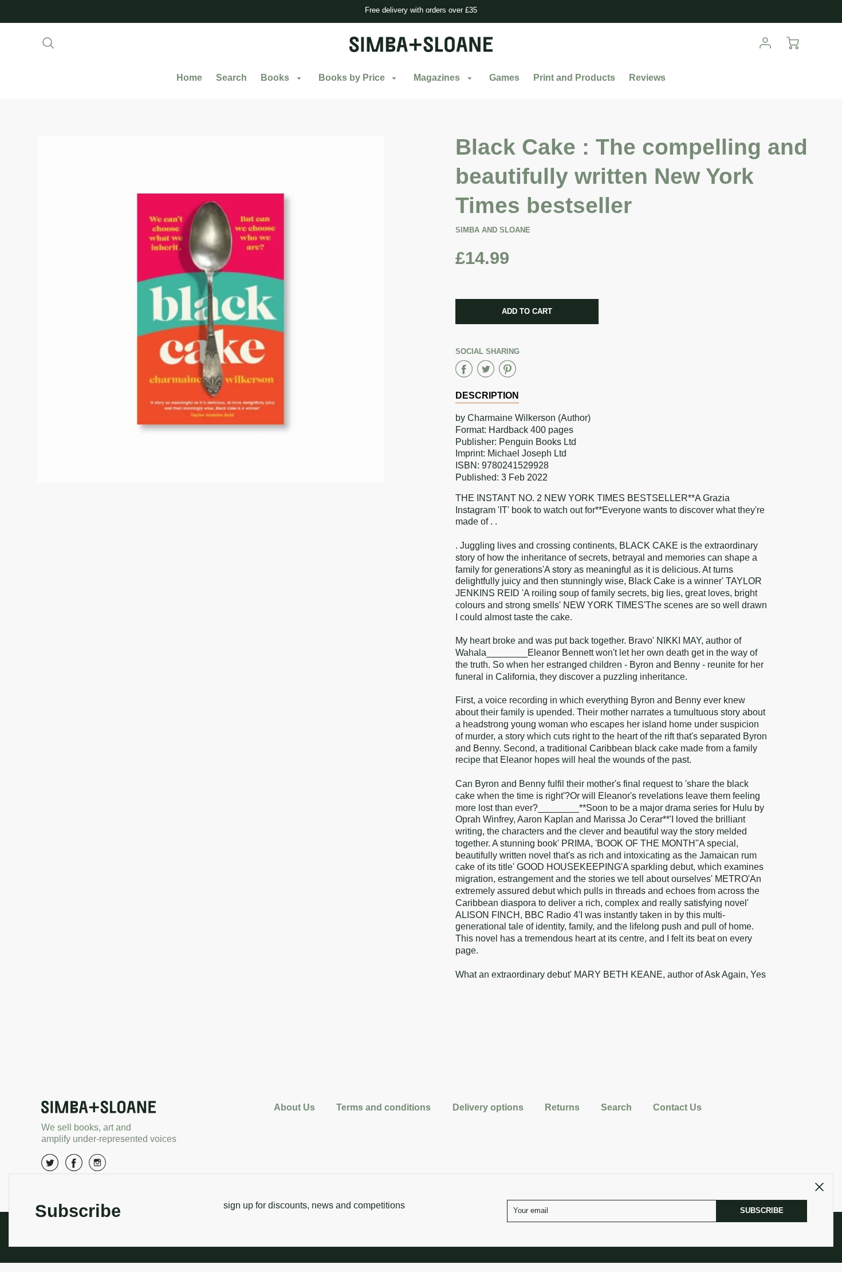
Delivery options (488, 1107)
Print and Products (574, 77)
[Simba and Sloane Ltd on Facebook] (73, 1167)
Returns (562, 1107)
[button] (527, 311)
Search (231, 77)
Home (189, 77)
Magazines (438, 77)
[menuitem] (189, 78)
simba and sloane (492, 230)
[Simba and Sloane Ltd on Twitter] (49, 1167)
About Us (294, 1107)
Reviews (647, 77)
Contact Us (677, 1107)
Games (504, 77)
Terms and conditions (383, 1107)
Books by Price (352, 77)
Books (276, 77)
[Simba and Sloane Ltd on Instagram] (97, 1167)
